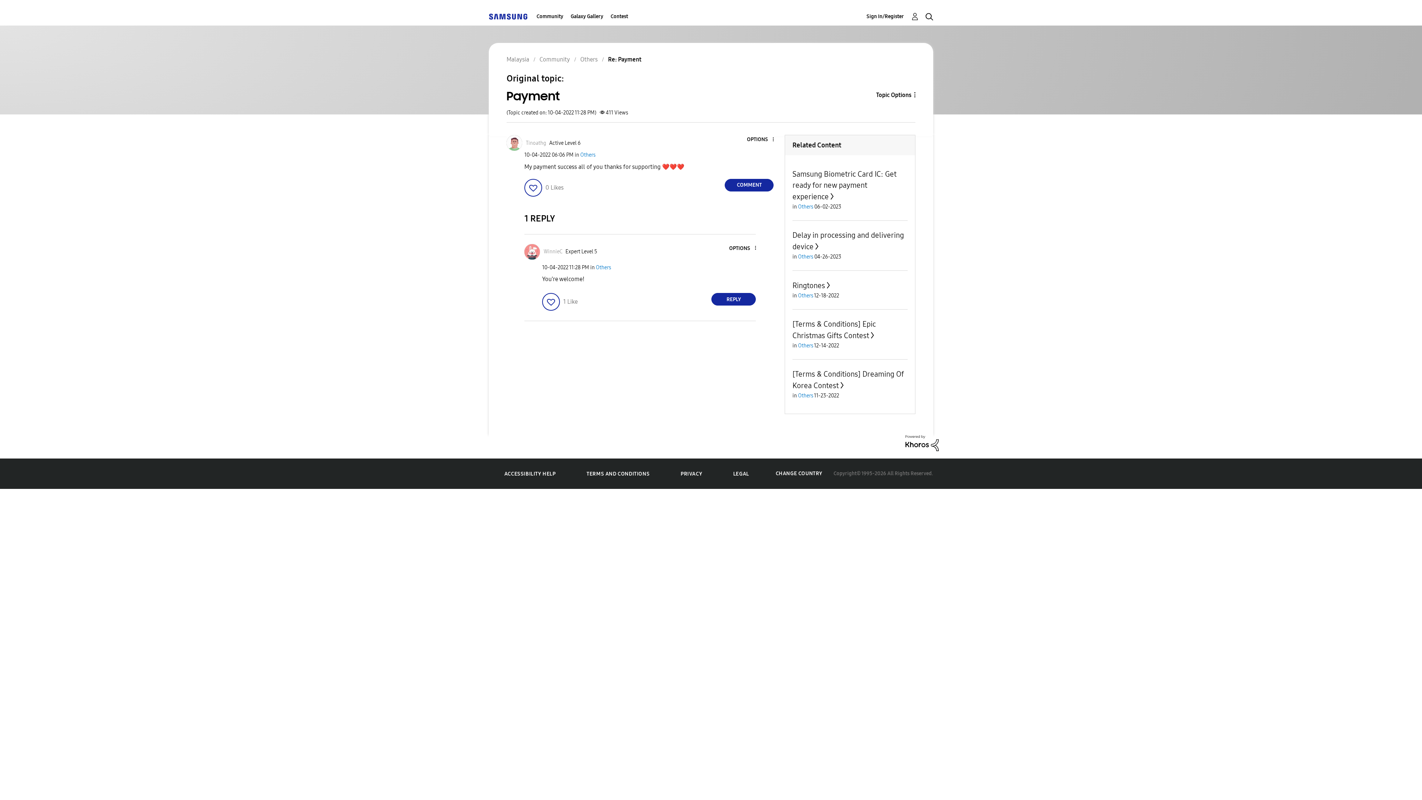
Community (550, 16)
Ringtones (808, 285)
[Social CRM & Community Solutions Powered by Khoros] (922, 442)
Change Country (799, 473)
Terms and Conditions (618, 474)
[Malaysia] (508, 16)
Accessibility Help (530, 474)
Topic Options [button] (893, 95)
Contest (619, 16)
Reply (734, 299)
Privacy (691, 474)
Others (587, 155)
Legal (741, 474)
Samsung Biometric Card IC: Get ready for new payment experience (844, 185)
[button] (761, 139)
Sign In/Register (885, 16)
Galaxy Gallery (587, 16)
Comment (749, 185)
